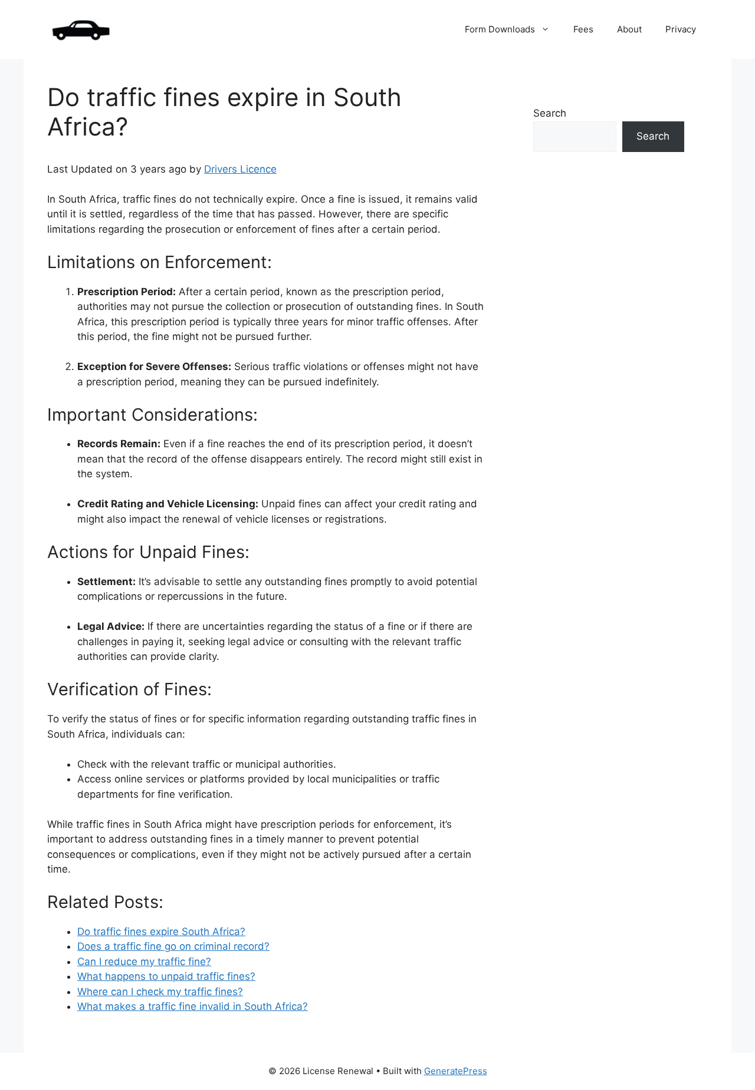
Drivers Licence (240, 169)
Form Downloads (500, 29)
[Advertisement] (608, 387)
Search (549, 113)
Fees (583, 29)
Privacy (680, 29)
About (629, 29)
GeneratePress (455, 1070)
